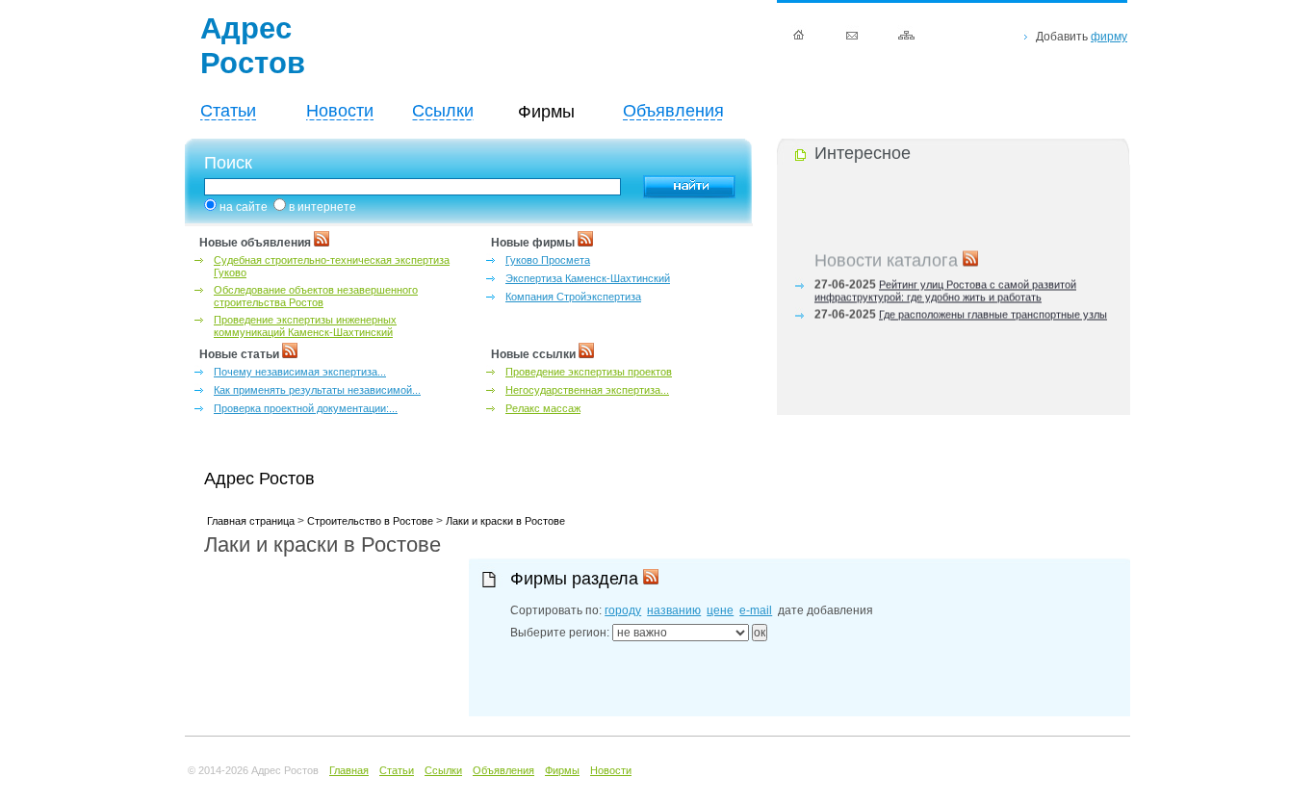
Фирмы (562, 770)
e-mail (755, 610)
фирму (1109, 36)
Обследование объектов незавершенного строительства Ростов (316, 296)
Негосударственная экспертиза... (587, 390)
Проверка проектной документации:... (306, 408)
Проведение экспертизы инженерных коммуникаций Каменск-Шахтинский (305, 326)
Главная (349, 770)
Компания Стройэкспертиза (573, 296)
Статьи (228, 110)
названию (674, 610)
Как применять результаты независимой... (317, 390)
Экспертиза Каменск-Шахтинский (587, 278)
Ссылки (443, 110)
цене (720, 610)
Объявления (673, 110)
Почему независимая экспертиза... (300, 371)
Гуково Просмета (547, 260)
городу (623, 610)
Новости (340, 110)
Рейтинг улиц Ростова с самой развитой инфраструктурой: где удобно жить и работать (945, 289)
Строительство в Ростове (370, 521)
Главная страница (251, 521)
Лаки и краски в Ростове (505, 521)
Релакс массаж (542, 408)
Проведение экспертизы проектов (588, 371)
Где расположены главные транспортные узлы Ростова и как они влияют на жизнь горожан (960, 319)
